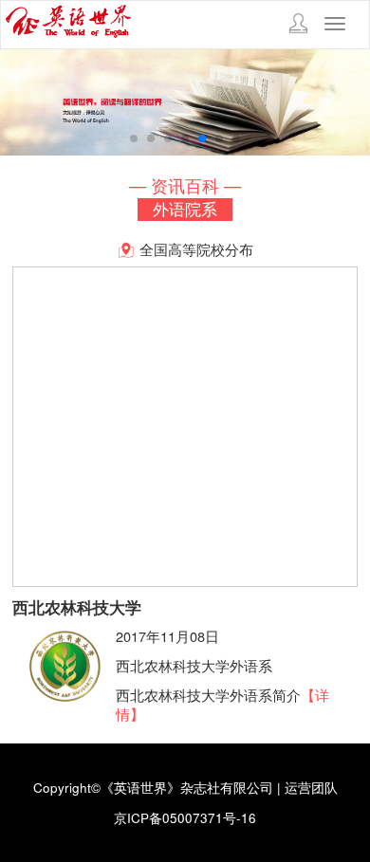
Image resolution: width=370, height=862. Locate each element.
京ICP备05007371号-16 (185, 817)
